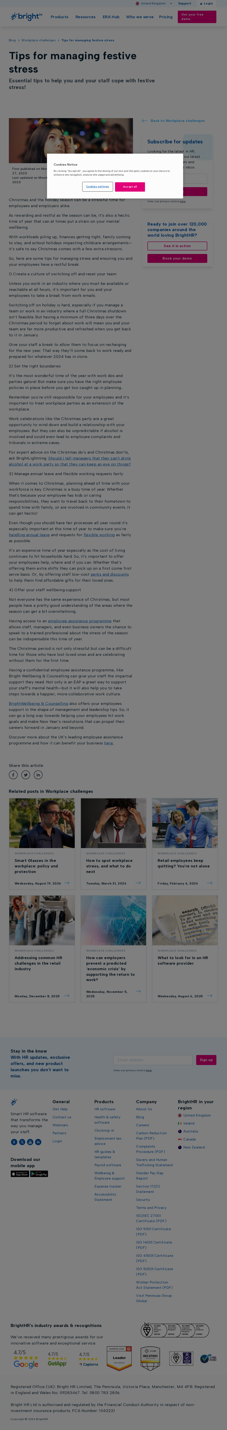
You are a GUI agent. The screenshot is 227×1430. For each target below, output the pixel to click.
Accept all (130, 186)
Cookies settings (97, 186)
